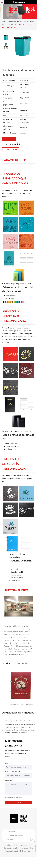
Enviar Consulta (11, 149)
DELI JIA (19, 22)
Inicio (4, 22)
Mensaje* (8, 780)
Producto (11, 22)
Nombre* (8, 763)
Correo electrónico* (12, 772)
